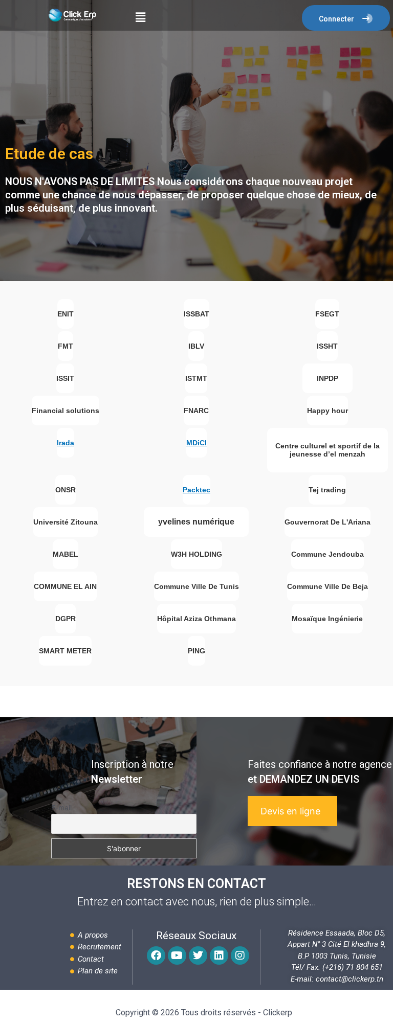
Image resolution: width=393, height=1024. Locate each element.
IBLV (196, 346)
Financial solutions (65, 410)
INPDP (327, 378)
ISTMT (196, 378)
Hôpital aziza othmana (196, 619)
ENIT (65, 314)
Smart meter (65, 651)
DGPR (65, 619)
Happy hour (327, 410)
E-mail (61, 807)
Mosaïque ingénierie (327, 619)
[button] (140, 17)
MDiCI (196, 443)
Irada (65, 443)
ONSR (65, 490)
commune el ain (65, 586)
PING (196, 651)
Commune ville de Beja (327, 586)
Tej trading (327, 490)
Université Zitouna (65, 522)
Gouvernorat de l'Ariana (327, 522)
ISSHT (327, 346)
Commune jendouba (327, 554)
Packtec (196, 490)
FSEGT (327, 314)
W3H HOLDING (196, 554)
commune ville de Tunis (196, 586)
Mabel (65, 554)
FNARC (196, 410)
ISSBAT (196, 314)
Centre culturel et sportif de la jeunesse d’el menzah (327, 450)
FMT (65, 346)
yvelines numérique (196, 521)
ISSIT (65, 378)
